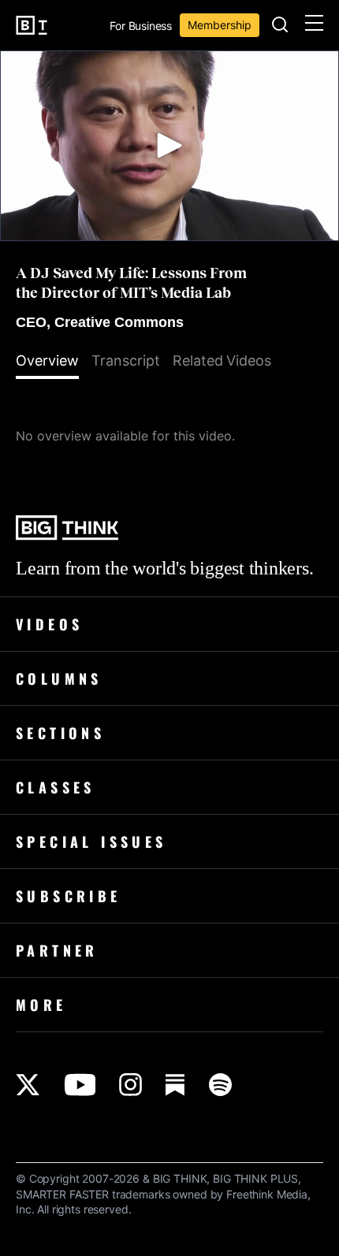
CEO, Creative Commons (100, 322)
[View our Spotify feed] (220, 1084)
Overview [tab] (47, 360)
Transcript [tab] (125, 360)
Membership (219, 25)
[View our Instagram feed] (130, 1084)
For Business (141, 26)
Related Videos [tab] (222, 360)
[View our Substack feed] (175, 1084)
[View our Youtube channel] (80, 1084)
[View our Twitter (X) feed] (28, 1084)
